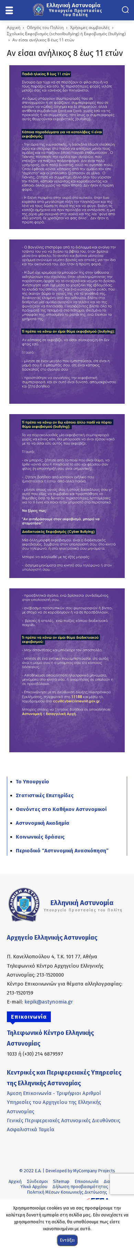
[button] (125, 9)
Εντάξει (67, 1240)
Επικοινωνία (87, 1181)
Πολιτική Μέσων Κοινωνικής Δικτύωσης (67, 1192)
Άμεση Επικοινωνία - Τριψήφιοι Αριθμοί (54, 1093)
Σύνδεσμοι (37, 1181)
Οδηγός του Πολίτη (45, 27)
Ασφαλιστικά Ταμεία (30, 1129)
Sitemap (61, 1181)
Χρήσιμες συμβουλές (90, 27)
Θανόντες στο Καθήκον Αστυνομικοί (61, 809)
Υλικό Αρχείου (34, 1186)
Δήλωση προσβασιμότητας (80, 1186)
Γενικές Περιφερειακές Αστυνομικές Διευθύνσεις (63, 1120)
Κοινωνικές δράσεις (40, 837)
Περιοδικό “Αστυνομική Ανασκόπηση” (62, 851)
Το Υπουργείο (32, 782)
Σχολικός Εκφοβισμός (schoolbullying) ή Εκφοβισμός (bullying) (66, 34)
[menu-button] (9, 11)
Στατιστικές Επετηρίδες (45, 795)
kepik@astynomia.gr (48, 1002)
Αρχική (13, 27)
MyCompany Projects (94, 1170)
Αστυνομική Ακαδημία (42, 823)
